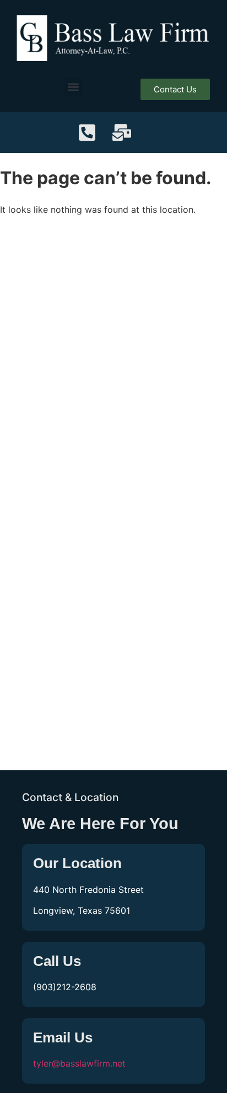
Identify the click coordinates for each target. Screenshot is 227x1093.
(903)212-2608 (64, 986)
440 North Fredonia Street (88, 889)
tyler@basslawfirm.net (79, 1063)
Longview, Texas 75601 (81, 910)
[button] (73, 87)
